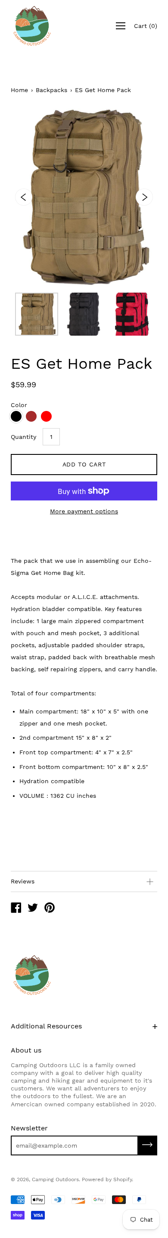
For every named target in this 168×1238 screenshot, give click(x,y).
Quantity (23, 436)
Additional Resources (46, 1026)
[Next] (144, 197)
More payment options (84, 511)
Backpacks (51, 89)
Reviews (22, 881)
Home (19, 89)
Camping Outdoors (55, 1179)
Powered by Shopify (107, 1179)
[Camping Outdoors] (16, 909)
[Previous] (23, 197)
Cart (145, 25)
